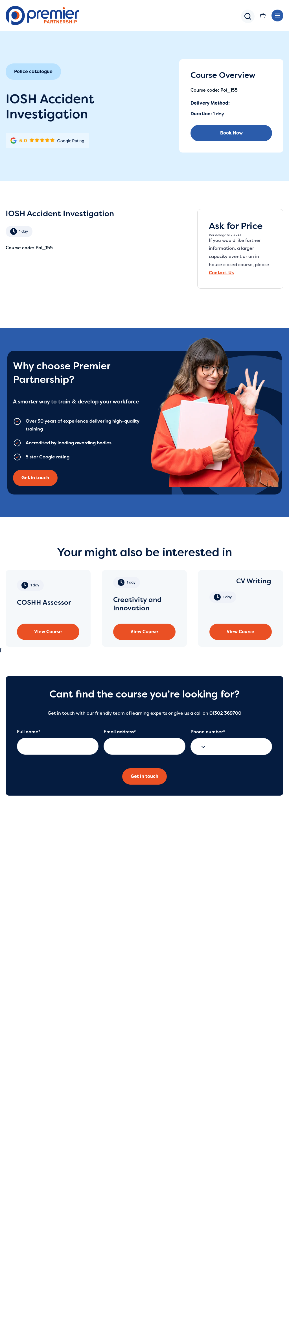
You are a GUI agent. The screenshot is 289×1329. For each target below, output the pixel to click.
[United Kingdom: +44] (202, 746)
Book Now (231, 133)
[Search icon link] (248, 21)
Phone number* (208, 732)
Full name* (28, 732)
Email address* (120, 732)
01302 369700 (225, 713)
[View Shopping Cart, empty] (263, 15)
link (48, 608)
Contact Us (221, 273)
